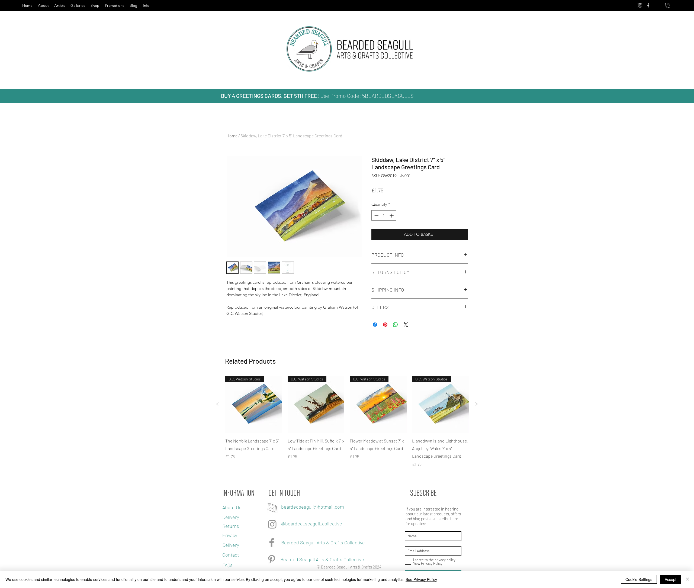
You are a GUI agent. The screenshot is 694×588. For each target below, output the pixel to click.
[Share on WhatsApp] (395, 324)
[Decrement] (376, 216)
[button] (667, 5)
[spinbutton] (384, 216)
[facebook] (648, 5)
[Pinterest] (271, 559)
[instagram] (640, 5)
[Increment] (392, 216)
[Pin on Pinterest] (385, 324)
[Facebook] (271, 542)
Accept (670, 579)
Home (231, 135)
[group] (347, 422)
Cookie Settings (638, 579)
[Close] (687, 579)
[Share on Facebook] (375, 324)
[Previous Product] (217, 404)
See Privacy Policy (421, 579)
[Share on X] (406, 324)
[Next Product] (476, 404)
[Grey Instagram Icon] (272, 524)
